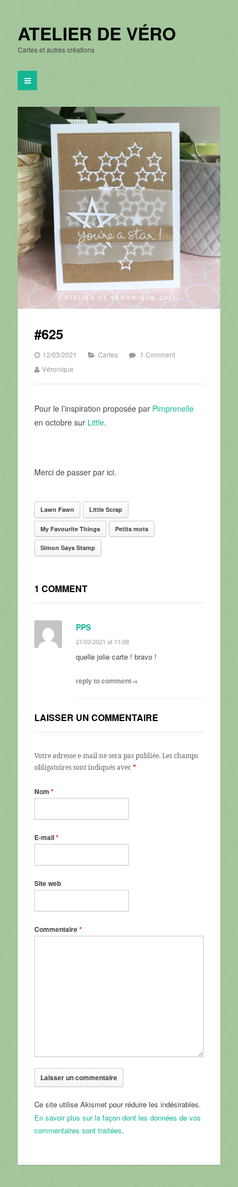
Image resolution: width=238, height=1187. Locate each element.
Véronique (58, 369)
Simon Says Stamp (67, 547)
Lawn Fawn (57, 509)
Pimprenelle (173, 408)
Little (95, 422)
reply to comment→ (107, 681)
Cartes (108, 354)
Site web (47, 883)
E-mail (46, 837)
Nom (44, 791)
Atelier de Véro (97, 33)
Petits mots (131, 529)
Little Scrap (105, 509)
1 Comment (157, 354)
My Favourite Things (70, 529)
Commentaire (58, 929)
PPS (83, 627)
